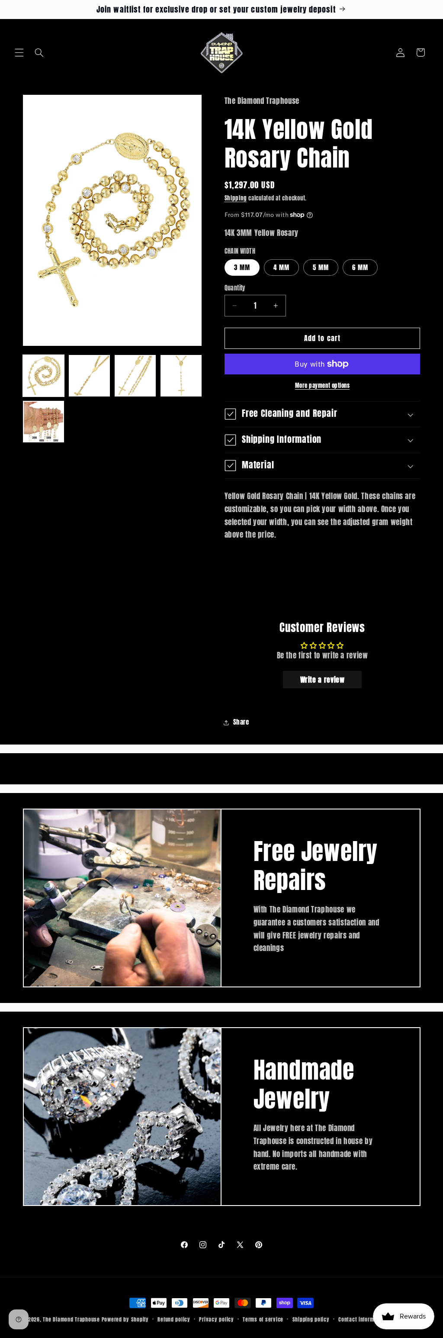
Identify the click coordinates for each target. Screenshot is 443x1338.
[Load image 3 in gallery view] (135, 376)
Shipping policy (311, 1319)
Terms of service (263, 1319)
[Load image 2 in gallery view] (89, 376)
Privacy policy (216, 1319)
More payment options (322, 386)
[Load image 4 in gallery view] (181, 376)
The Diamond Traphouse (71, 1319)
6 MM (360, 267)
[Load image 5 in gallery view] (43, 421)
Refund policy (173, 1319)
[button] (19, 52)
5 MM (321, 267)
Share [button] (241, 722)
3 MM (242, 267)
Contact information (362, 1319)
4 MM (281, 267)
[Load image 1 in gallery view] (43, 376)
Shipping (236, 198)
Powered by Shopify (125, 1319)
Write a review (322, 679)
